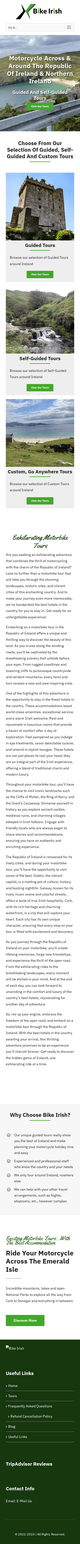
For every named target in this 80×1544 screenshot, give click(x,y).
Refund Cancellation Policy (31, 1416)
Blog (11, 1426)
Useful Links (17, 1436)
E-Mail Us (24, 1501)
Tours (12, 1396)
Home (13, 1385)
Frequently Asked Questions (30, 1406)
